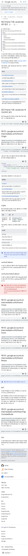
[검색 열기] (21, 2)
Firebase (3, 508)
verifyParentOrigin (8, 75)
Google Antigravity (5, 513)
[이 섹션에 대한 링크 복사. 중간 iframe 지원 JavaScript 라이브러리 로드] (13, 112)
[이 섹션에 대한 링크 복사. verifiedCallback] (14, 262)
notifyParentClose (7, 81)
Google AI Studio (5, 511)
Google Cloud (4, 516)
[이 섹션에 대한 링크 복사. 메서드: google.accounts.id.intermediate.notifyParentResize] (8, 361)
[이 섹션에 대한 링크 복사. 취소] (5, 438)
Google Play (4, 518)
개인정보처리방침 (9, 547)
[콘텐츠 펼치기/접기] (11, 29)
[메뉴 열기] (2, 2)
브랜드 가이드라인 (5, 487)
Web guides (19, 16)
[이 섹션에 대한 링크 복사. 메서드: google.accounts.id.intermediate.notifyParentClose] (7, 305)
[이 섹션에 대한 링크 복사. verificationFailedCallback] (21, 274)
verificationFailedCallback (10, 196)
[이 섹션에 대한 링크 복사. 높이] (5, 388)
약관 (2, 547)
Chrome (3, 506)
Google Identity (11, 16)
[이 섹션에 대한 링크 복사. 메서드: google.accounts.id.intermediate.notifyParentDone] (7, 333)
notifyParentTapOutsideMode (10, 99)
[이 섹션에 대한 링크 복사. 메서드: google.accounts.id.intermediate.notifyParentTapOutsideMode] (14, 414)
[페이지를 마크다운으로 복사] (14, 24)
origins (4, 183)
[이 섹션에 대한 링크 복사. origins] (7, 206)
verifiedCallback (7, 189)
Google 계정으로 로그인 (6, 494)
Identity (14, 2)
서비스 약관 (4, 485)
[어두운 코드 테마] (23, 121)
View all (3, 521)
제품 (5, 16)
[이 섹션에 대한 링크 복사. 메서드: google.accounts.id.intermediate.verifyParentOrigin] (7, 136)
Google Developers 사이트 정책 (19, 454)
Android (3, 503)
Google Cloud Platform (6, 538)
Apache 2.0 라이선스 (14, 453)
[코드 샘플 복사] (25, 121)
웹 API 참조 (5, 18)
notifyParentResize (8, 92)
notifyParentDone (7, 86)
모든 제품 (3, 541)
